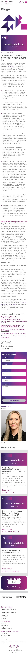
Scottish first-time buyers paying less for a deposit (13, 336)
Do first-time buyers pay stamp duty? (13, 333)
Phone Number (6, 371)
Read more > (4, 442)
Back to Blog (7, 349)
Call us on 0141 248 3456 (8, 609)
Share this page (7, 346)
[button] (23, 2)
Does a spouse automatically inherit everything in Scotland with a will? (13, 325)
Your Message (5, 384)
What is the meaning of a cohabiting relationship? (13, 330)
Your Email (4, 364)
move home (11, 66)
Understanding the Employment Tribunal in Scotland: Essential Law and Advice (14, 321)
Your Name (5, 357)
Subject (4, 377)
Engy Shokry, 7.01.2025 (8, 317)
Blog (4, 38)
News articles (8, 447)
